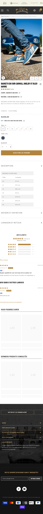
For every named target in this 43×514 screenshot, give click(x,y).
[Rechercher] (8, 10)
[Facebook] (18, 489)
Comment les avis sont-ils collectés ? (11, 302)
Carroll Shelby (12, 111)
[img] (4, 265)
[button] (5, 89)
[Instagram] (24, 489)
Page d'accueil (5, 16)
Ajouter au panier (21, 153)
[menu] (2, 10)
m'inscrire (35, 479)
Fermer (41, 14)
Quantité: (4, 143)
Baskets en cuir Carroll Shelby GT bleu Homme (19, 85)
